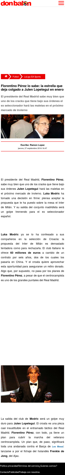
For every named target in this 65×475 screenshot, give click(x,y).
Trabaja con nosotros (29, 471)
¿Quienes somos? (48, 465)
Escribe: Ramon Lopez (33, 145)
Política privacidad (9, 465)
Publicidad (14, 471)
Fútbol (16, 76)
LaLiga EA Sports (32, 76)
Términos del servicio (28, 465)
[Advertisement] (32, 40)
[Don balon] (29, 3)
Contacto (4, 471)
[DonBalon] (4, 76)
